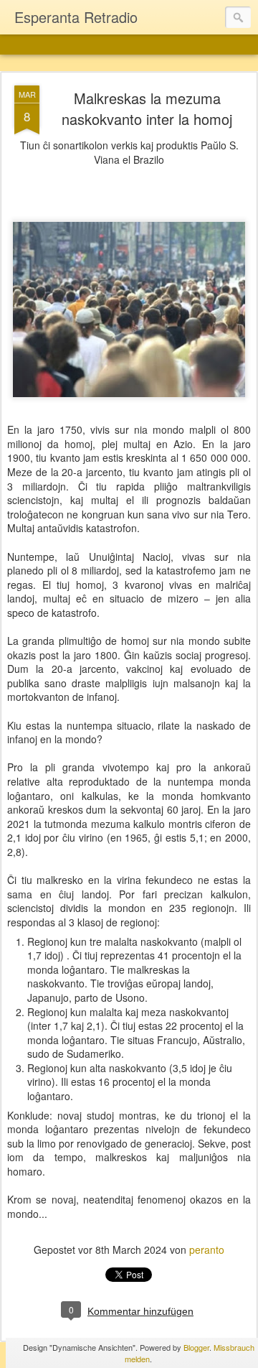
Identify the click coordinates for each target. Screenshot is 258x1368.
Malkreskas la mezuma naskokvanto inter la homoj (147, 108)
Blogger (196, 1347)
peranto (206, 1249)
